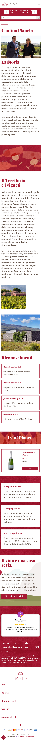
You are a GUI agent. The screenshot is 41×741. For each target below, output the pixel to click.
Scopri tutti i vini (14, 596)
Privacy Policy (6, 660)
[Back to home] (4, 4)
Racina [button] (5, 693)
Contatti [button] (5, 709)
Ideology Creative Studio (27, 736)
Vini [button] (3, 685)
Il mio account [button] (8, 701)
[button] (39, 4)
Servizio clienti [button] (8, 717)
